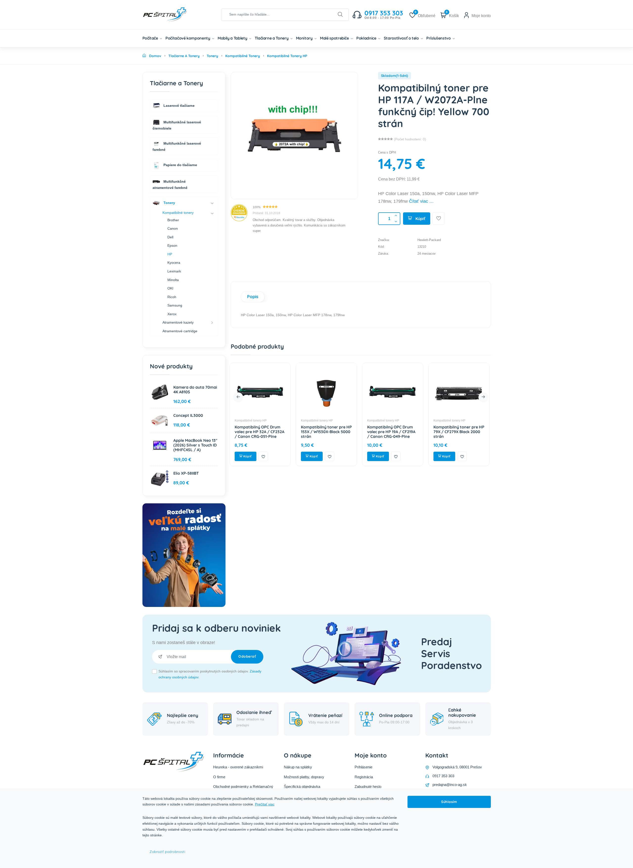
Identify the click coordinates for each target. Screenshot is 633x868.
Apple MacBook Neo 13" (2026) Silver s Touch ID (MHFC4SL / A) (195, 445)
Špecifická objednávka (302, 786)
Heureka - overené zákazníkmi (238, 767)
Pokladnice (366, 38)
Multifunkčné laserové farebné (177, 146)
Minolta (173, 280)
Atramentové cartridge (179, 331)
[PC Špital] (173, 14)
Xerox (172, 314)
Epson (172, 245)
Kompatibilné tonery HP (252, 420)
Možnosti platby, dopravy (304, 777)
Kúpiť (419, 218)
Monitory (305, 38)
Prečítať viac (264, 804)
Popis (252, 296)
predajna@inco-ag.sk (449, 784)
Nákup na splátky (298, 767)
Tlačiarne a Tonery (272, 38)
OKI (170, 288)
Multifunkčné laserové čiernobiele (177, 125)
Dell (170, 237)
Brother (173, 220)
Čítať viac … (421, 201)
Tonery (168, 203)
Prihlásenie (363, 767)
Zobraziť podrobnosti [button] (167, 851)
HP (169, 254)
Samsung (174, 305)
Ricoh (171, 297)
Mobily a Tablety (233, 38)
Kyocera (173, 263)
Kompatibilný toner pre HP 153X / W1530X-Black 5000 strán (261, 431)
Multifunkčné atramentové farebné (170, 184)
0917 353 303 (443, 776)
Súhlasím (449, 802)
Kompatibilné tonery (178, 213)
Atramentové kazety (178, 322)
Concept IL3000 (188, 415)
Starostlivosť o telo (402, 38)
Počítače (150, 38)
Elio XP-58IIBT (186, 473)
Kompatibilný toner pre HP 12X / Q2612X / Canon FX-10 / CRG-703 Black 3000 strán (460, 434)
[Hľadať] (340, 14)
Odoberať (247, 656)
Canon (172, 228)
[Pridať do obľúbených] (438, 218)
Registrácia (364, 777)
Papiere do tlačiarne (179, 165)
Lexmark (174, 271)
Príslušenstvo (439, 38)
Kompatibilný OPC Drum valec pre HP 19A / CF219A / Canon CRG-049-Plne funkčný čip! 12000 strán (326, 434)
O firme (219, 777)
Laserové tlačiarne (178, 105)
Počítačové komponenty (188, 38)
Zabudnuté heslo (368, 786)
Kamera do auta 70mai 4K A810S (195, 389)
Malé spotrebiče (335, 38)
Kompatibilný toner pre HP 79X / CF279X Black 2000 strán (393, 431)
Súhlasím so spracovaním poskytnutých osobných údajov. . (209, 674)
